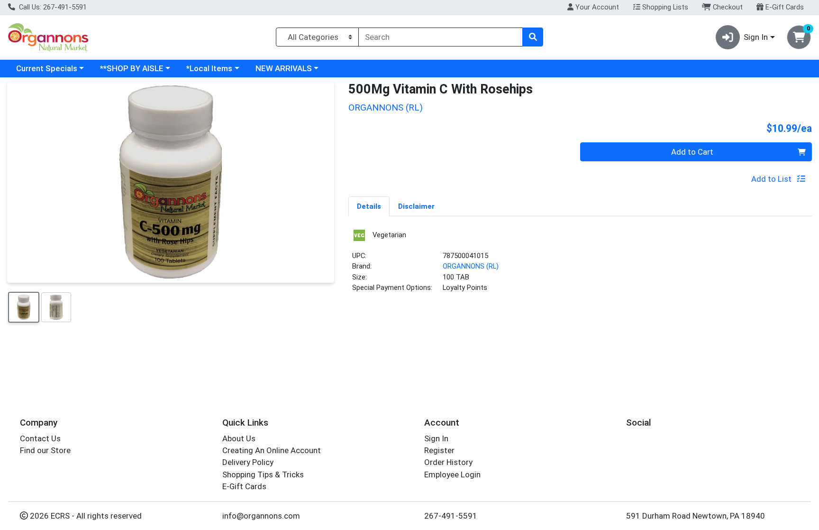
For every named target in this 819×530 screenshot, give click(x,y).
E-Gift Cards (784, 7)
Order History (448, 462)
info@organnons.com (261, 516)
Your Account (596, 7)
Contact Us (40, 438)
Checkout (727, 7)
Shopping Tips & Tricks (263, 474)
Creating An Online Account (271, 450)
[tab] (369, 205)
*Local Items (209, 68)
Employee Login (452, 474)
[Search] (532, 37)
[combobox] (440, 37)
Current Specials (46, 68)
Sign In (436, 438)
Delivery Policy (247, 462)
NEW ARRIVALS (283, 68)
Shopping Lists (664, 7)
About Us (238, 438)
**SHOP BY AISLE (132, 68)
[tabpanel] (580, 264)
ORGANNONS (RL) (471, 266)
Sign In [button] (756, 37)
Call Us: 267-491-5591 (52, 7)
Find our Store (45, 450)
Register (439, 450)
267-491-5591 (450, 516)
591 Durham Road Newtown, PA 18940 (695, 516)
